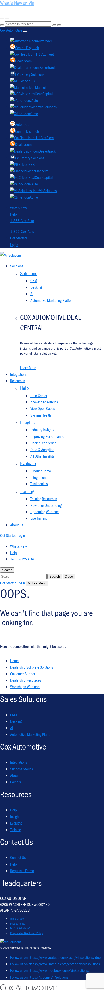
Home (14, 660)
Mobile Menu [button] (37, 583)
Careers (15, 781)
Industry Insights (42, 429)
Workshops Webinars (25, 686)
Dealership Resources (25, 680)
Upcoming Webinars (44, 511)
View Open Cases (42, 408)
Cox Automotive (11, 30)
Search (54, 576)
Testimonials (39, 483)
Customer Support (23, 673)
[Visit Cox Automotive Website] (28, 988)
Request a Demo (22, 870)
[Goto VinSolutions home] (10, 941)
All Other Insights (42, 456)
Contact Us (18, 857)
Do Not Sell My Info (20, 928)
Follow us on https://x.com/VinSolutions (39, 977)
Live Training (38, 518)
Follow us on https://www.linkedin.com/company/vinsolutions (55, 963)
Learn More (28, 367)
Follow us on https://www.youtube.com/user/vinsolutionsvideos (56, 957)
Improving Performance (47, 436)
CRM (33, 280)
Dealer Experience (43, 442)
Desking (36, 287)
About (14, 775)
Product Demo (40, 470)
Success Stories (21, 768)
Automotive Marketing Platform (52, 300)
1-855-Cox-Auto (22, 220)
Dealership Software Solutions (31, 667)
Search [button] (7, 570)
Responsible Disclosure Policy (26, 933)
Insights (15, 816)
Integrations (18, 374)
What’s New (18, 207)
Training (15, 829)
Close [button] (69, 576)
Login (14, 244)
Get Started (18, 237)
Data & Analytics (42, 449)
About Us (16, 524)
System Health (40, 415)
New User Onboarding (46, 505)
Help (13, 214)
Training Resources (43, 498)
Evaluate (16, 823)
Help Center (38, 395)
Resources (17, 380)
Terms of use (17, 918)
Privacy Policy (17, 923)
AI (31, 293)
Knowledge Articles (44, 401)
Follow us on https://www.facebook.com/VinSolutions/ (50, 970)
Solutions (16, 265)
